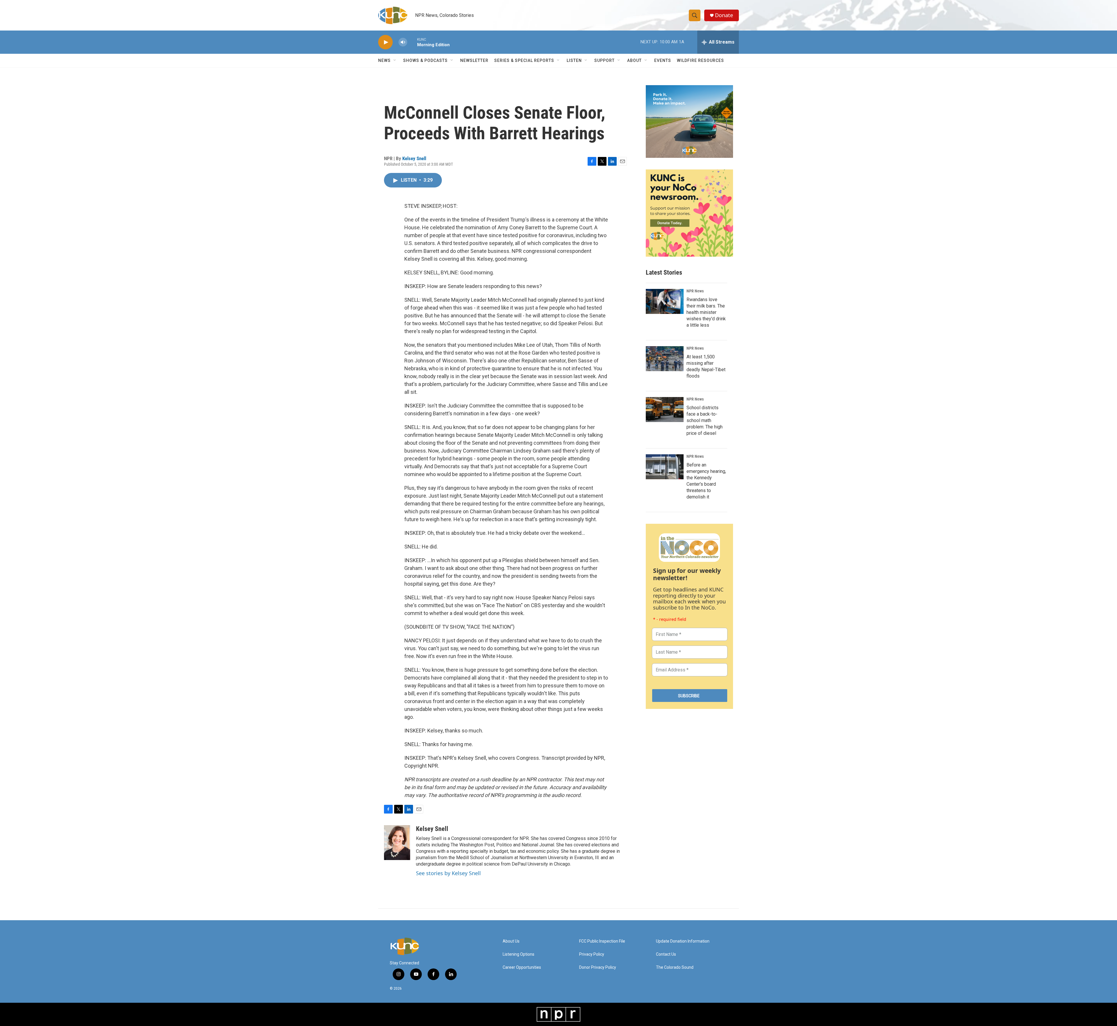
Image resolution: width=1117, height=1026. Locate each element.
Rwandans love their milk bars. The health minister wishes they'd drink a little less (706, 312)
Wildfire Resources (700, 60)
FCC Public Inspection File (602, 941)
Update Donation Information (682, 941)
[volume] (403, 42)
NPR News (695, 291)
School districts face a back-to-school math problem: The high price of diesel (704, 420)
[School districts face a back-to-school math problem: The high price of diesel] (665, 409)
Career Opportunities (522, 967)
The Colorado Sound (674, 967)
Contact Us (666, 954)
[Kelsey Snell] (397, 842)
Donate (724, 15)
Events (662, 60)
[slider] (412, 42)
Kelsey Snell (414, 158)
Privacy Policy (591, 954)
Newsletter (474, 60)
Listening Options (518, 954)
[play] (385, 42)
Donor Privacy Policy (597, 967)
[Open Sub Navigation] (395, 60)
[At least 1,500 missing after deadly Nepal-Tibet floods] (665, 358)
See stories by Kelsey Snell (448, 873)
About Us (511, 941)
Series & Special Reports (524, 60)
